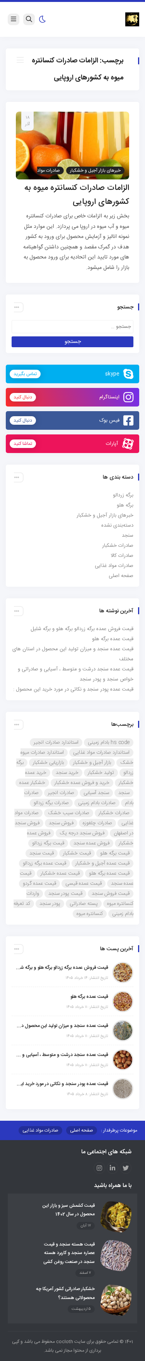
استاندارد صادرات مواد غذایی (101, 752)
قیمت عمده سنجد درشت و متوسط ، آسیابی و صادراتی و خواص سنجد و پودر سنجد (61, 1055)
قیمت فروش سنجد (111, 893)
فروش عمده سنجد (91, 843)
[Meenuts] (132, 19)
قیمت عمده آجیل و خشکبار (102, 863)
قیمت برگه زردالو (48, 843)
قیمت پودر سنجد (65, 893)
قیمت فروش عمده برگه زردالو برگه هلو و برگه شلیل (82, 629)
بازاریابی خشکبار (48, 762)
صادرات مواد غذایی (114, 566)
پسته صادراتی (84, 903)
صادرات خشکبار (117, 545)
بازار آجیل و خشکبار (92, 762)
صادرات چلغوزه (97, 823)
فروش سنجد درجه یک (82, 833)
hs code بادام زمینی (109, 742)
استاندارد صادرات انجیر (56, 742)
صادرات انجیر (61, 793)
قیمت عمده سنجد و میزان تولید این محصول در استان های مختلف (61, 1026)
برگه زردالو (123, 495)
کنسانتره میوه (90, 914)
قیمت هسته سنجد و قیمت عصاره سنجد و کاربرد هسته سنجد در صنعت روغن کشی (69, 1253)
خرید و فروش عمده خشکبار (82, 783)
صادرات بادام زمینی (97, 803)
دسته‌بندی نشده (117, 525)
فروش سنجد (61, 823)
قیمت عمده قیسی (83, 883)
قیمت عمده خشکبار (60, 873)
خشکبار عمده (32, 783)
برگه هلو (125, 505)
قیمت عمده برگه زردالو (44, 863)
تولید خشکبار (101, 772)
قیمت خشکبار (77, 853)
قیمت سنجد (41, 853)
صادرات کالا (122, 555)
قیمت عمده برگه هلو (112, 639)
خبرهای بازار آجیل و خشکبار (95, 170)
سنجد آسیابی (96, 793)
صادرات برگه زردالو (51, 803)
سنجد (127, 535)
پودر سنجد (49, 903)
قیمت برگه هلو (115, 853)
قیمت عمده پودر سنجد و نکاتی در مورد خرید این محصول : (73, 689)
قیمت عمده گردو (39, 883)
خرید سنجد (67, 772)
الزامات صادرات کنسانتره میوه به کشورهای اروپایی (76, 195)
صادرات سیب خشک (68, 813)
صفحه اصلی (121, 576)
